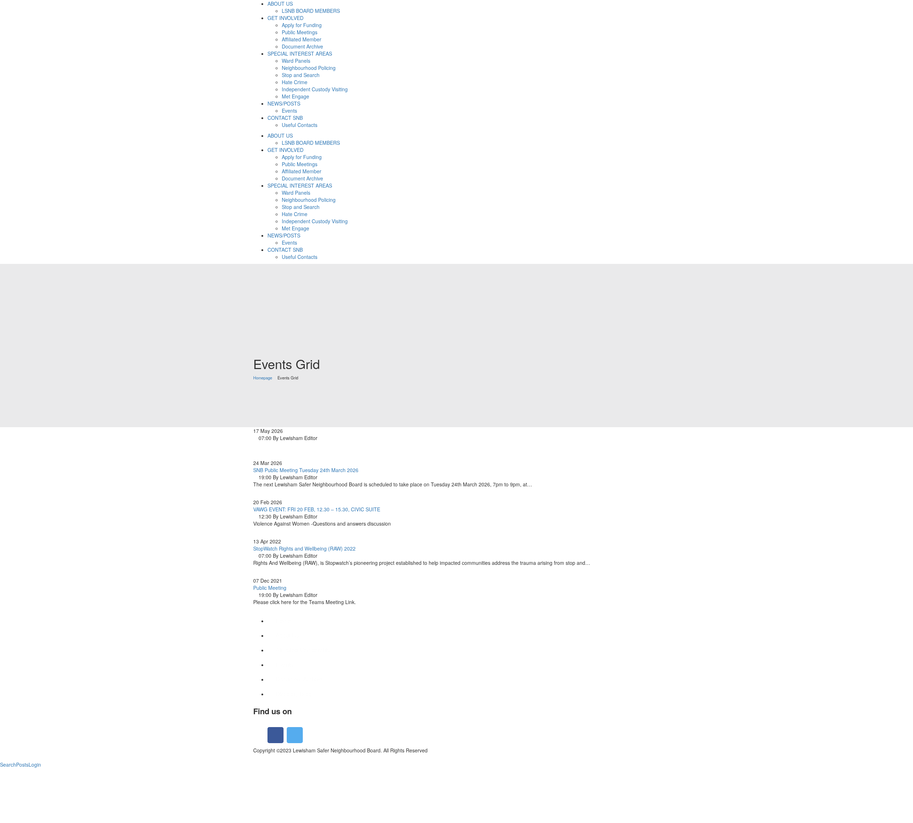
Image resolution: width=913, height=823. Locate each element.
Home (283, 621)
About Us (287, 635)
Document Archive (299, 679)
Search (8, 764)
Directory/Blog (294, 694)
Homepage (262, 377)
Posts (22, 764)
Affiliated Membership (303, 650)
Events (284, 664)
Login (35, 764)
